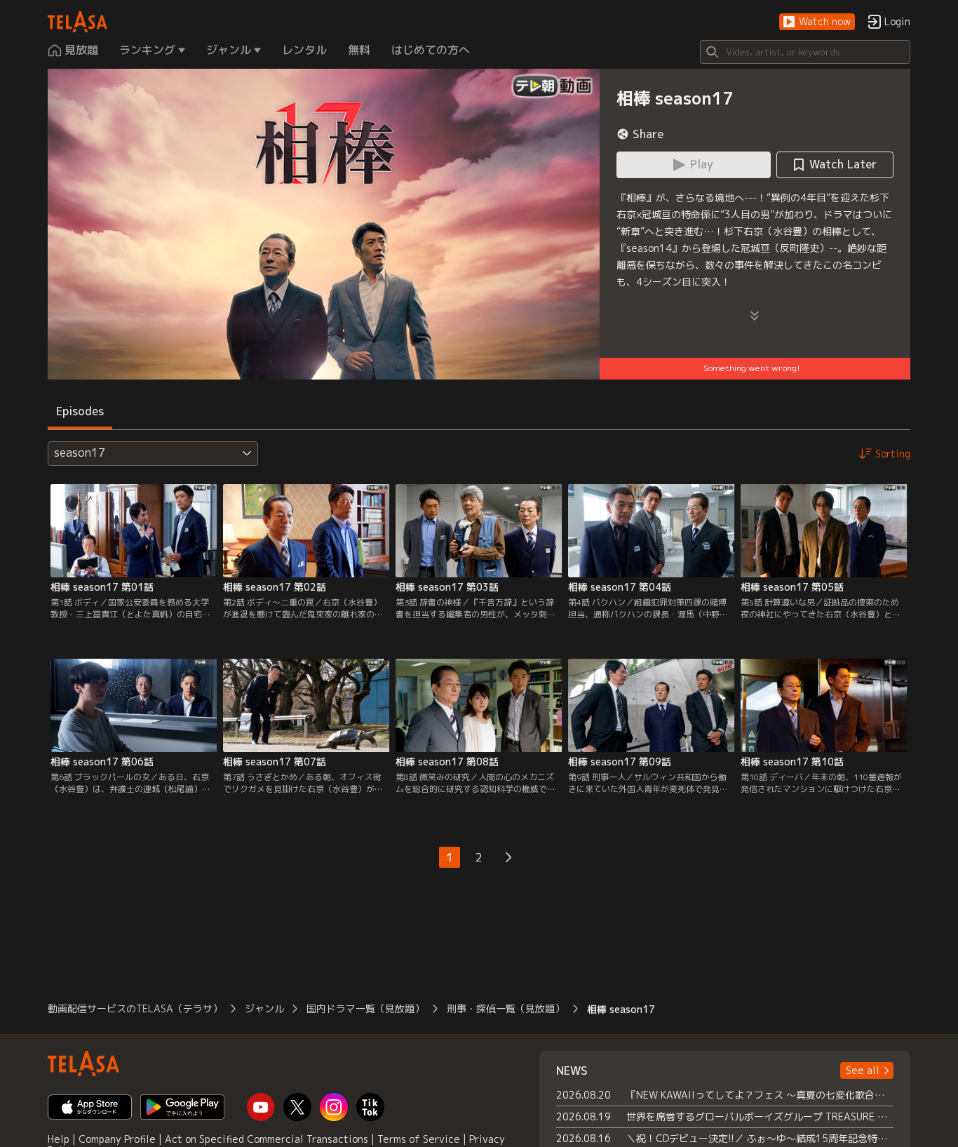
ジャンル (264, 1008)
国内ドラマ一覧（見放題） (365, 1008)
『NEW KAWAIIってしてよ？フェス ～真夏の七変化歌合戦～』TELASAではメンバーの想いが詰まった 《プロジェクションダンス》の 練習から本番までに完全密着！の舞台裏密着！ (759, 1094)
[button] (817, 22)
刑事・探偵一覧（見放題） (506, 1008)
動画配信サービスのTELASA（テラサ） (135, 1008)
